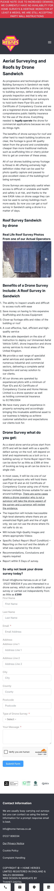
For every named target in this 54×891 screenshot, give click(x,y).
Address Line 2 (11, 658)
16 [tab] (31, 268)
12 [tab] (13, 268)
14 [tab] (22, 268)
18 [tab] (40, 268)
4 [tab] (20, 264)
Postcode (8, 699)
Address (7, 639)
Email (6, 625)
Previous (7, 259)
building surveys (15, 91)
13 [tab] (18, 268)
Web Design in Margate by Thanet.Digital (20, 880)
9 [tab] (42, 264)
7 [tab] (33, 264)
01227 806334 (11, 583)
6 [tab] (29, 264)
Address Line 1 (11, 644)
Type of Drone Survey (15, 713)
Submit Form (13, 763)
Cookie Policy (10, 850)
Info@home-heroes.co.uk (17, 828)
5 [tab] (24, 264)
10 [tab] (47, 264)
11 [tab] (9, 268)
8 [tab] (38, 264)
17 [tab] (36, 268)
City (5, 671)
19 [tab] (45, 268)
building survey (31, 161)
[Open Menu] (49, 42)
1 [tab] (6, 264)
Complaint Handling (14, 857)
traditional (30, 148)
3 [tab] (15, 264)
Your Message (11, 726)
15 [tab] (27, 268)
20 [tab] (24, 273)
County (7, 685)
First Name (9, 598)
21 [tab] (29, 273)
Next (46, 259)
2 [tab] (11, 264)
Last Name (9, 611)
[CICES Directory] (35, 783)
